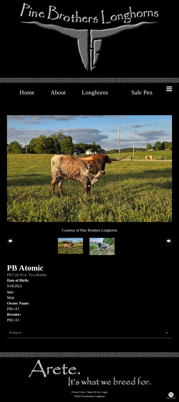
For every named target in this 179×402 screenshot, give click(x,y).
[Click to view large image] (89, 168)
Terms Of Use (93, 392)
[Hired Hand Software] (171, 396)
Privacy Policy (78, 392)
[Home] (89, 372)
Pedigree (15, 332)
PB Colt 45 (15, 275)
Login (104, 392)
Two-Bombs (37, 275)
